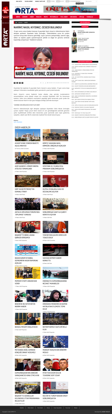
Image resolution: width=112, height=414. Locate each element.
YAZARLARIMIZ (29, 1)
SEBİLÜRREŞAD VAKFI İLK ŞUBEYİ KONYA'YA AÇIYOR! (85, 117)
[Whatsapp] (22, 83)
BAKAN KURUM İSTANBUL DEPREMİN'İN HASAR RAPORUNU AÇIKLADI (26, 260)
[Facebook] (15, 83)
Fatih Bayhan (81, 46)
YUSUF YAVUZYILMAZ (83, 30)
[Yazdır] (41, 82)
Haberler (20, 22)
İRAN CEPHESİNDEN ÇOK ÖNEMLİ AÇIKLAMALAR (84, 91)
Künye (48, 408)
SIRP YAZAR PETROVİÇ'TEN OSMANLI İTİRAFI (83, 99)
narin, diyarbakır (18, 122)
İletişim (75, 408)
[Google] (20, 83)
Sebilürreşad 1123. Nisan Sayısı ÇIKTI (81, 112)
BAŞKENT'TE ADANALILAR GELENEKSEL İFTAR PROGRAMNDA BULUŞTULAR (27, 398)
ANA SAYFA (19, 1)
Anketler (22, 408)
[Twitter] (17, 83)
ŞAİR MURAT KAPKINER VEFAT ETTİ (81, 93)
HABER (26, 22)
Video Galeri (31, 408)
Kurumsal (68, 408)
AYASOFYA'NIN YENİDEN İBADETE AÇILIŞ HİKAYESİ (84, 64)
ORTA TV (13, 411)
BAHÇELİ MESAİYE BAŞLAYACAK (26, 327)
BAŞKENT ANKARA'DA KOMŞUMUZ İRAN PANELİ (84, 115)
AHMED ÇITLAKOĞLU (83, 38)
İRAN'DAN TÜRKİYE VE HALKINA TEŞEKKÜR (83, 107)
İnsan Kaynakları (58, 408)
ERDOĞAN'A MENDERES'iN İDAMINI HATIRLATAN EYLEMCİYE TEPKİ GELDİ (55, 306)
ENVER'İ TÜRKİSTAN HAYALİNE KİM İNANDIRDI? (84, 86)
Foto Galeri (40, 408)
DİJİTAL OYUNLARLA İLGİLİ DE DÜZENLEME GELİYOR (85, 105)
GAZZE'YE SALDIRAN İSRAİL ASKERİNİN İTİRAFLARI (84, 84)
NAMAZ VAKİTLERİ (40, 1)
